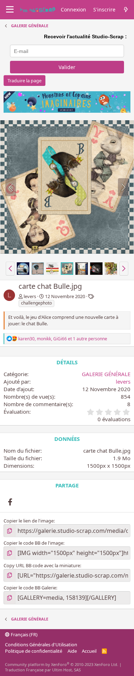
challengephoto (36, 303)
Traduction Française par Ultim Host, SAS (43, 669)
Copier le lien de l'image (29, 520)
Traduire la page (24, 80)
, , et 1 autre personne (62, 339)
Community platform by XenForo (61, 664)
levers (30, 296)
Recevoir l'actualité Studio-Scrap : (85, 36)
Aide (72, 651)
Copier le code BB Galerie (30, 587)
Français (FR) (24, 634)
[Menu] (9, 9)
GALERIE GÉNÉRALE (106, 374)
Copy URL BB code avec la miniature (42, 565)
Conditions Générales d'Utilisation (41, 644)
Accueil (89, 651)
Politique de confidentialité (33, 651)
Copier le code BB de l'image (33, 543)
